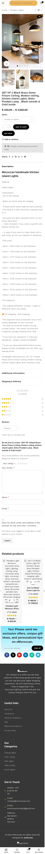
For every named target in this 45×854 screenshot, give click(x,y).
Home (4, 10)
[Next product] (41, 10)
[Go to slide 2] (20, 65)
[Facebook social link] (9, 156)
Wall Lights (9, 761)
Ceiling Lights (10, 753)
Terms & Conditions (12, 718)
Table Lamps (9, 765)
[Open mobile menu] (3, 3)
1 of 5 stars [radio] (18, 464)
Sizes (4, 115)
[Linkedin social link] (18, 156)
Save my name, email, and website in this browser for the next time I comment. (21, 524)
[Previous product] (35, 10)
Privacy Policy (10, 730)
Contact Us (9, 714)
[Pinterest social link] (15, 156)
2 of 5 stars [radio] (20, 464)
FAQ (6, 722)
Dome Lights (9, 770)
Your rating (9, 464)
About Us (8, 709)
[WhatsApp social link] (21, 156)
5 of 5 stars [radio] (26, 464)
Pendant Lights (17, 10)
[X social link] (12, 156)
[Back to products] (38, 10)
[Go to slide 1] (17, 65)
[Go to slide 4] (25, 65)
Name (5, 497)
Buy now (8, 133)
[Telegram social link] (25, 156)
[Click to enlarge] (6, 63)
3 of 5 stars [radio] (22, 464)
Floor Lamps (9, 757)
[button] (4, 41)
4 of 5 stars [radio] (24, 464)
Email (5, 508)
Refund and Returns (13, 726)
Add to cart (21, 127)
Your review (8, 468)
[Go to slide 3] (22, 65)
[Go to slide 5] (27, 65)
